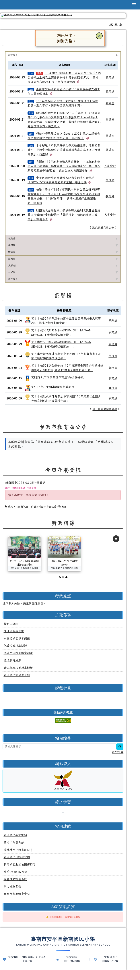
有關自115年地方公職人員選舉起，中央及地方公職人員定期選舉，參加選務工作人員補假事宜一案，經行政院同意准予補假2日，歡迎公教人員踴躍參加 (64, 166)
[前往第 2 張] (63, 577)
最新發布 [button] (13, 54)
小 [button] (120, 24)
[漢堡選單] (134, 5)
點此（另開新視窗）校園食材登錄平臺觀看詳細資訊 (37, 506)
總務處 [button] (11, 258)
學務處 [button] (11, 245)
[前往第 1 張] (60, 577)
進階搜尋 (117, 752)
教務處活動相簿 (30, 568)
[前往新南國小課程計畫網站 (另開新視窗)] (63, 698)
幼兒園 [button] (11, 272)
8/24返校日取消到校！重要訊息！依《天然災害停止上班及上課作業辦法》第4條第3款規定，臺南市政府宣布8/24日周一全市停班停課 (64, 77)
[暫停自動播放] (116, 538)
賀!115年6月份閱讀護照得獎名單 (52, 386)
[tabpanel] (63, 146)
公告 (31, 73)
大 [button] (111, 24)
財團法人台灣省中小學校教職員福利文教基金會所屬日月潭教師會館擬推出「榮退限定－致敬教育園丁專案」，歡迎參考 (64, 215)
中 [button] (116, 24)
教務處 (110, 77)
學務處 (110, 180)
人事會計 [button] (13, 265)
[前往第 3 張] (66, 577)
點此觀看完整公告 (103, 227)
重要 (39, 73)
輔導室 (110, 103)
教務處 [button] (11, 238)
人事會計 (110, 166)
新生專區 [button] (13, 279)
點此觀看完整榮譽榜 (104, 409)
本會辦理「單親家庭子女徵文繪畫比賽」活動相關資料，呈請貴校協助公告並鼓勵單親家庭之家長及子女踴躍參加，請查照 (64, 150)
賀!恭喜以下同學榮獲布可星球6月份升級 (57, 377)
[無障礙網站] (63, 720)
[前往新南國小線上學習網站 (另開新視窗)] (63, 812)
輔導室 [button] (11, 252)
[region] (63, 455)
